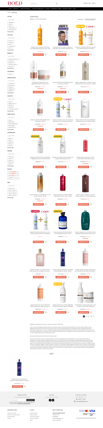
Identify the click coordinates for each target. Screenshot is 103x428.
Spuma (10, 74)
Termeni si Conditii (11, 413)
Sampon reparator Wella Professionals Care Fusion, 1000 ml (40, 120)
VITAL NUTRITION (13, 123)
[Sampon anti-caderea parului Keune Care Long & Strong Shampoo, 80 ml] (62, 145)
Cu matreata (11, 46)
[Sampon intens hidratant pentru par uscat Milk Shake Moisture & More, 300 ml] (40, 35)
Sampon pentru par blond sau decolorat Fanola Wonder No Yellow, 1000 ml (63, 270)
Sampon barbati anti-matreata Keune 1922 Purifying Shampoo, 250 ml (62, 232)
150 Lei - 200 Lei (12, 193)
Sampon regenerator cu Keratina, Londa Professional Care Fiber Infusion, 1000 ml (85, 83)
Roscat (10, 145)
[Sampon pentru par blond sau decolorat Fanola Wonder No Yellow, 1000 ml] (62, 257)
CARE (10, 102)
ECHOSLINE (11, 85)
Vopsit (10, 26)
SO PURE (11, 107)
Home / (9, 12)
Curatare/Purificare (13, 59)
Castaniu (11, 142)
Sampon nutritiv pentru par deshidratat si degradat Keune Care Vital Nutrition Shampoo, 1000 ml (85, 120)
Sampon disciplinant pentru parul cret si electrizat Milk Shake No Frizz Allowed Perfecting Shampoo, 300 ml (40, 232)
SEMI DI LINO (12, 103)
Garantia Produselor (34, 416)
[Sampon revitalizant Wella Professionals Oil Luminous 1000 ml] (62, 70)
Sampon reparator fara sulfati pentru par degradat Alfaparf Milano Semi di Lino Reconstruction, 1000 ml (85, 232)
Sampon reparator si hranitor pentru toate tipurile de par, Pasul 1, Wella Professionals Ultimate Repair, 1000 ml (63, 195)
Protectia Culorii (12, 64)
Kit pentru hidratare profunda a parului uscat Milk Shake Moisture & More (85, 47)
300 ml (10, 160)
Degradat (11, 22)
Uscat (10, 24)
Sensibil (10, 42)
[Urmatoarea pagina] (93, 316)
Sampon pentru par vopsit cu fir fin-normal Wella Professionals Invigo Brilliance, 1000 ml (85, 157)
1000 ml (10, 156)
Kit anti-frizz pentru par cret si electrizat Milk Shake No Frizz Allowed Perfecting (63, 120)
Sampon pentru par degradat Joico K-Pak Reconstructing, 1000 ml (40, 195)
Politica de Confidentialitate (24, 403)
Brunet (10, 144)
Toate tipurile (12, 28)
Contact (9, 418)
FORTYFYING (11, 127)
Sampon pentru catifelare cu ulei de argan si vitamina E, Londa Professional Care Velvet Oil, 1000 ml (85, 195)
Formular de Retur (34, 418)
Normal (10, 40)
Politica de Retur (33, 414)
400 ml (10, 164)
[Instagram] (53, 400)
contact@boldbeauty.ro (82, 401)
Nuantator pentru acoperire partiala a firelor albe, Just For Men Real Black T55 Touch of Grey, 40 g (63, 47)
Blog (74, 8)
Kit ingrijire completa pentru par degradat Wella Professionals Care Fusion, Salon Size (40, 83)
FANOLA (11, 87)
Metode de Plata (33, 413)
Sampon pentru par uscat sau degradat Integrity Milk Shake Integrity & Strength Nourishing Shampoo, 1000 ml (63, 305)
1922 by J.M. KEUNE (13, 109)
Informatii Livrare (56, 8)
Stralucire (11, 61)
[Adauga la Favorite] (46, 54)
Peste (10, 171)
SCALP (10, 120)
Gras (10, 44)
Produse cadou (67, 8)
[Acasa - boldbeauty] (14, 3)
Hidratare (11, 62)
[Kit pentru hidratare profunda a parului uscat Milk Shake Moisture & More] (85, 35)
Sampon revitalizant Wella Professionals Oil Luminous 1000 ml (63, 83)
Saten (10, 140)
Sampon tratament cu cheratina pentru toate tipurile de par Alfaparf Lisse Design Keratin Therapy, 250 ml (40, 270)
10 (91, 316)
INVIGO (10, 105)
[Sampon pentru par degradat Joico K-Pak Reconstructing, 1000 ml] (40, 182)
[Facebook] (50, 400)
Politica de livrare (11, 416)
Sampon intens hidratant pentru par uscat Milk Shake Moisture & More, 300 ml (40, 47)
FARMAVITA (11, 89)
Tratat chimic (12, 29)
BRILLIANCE (11, 125)
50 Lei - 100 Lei (12, 190)
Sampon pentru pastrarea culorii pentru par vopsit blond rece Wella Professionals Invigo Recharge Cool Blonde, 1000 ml (85, 270)
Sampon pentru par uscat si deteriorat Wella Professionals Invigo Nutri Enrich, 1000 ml (40, 305)
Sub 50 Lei (11, 188)
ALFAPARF (11, 83)
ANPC (31, 420)
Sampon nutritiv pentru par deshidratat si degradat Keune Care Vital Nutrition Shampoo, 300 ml (40, 157)
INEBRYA (11, 90)
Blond (10, 138)
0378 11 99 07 (82, 399)
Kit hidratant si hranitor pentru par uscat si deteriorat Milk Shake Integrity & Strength (85, 305)
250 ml (10, 158)
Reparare (11, 66)
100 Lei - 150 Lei (12, 192)
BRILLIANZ (11, 122)
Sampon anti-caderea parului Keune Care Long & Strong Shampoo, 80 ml (62, 157)
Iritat (10, 48)
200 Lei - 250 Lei (12, 195)
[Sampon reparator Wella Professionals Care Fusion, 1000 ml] (40, 107)
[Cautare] (56, 3)
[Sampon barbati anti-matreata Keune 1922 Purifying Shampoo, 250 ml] (62, 220)
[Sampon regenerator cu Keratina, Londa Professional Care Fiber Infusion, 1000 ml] (85, 70)
